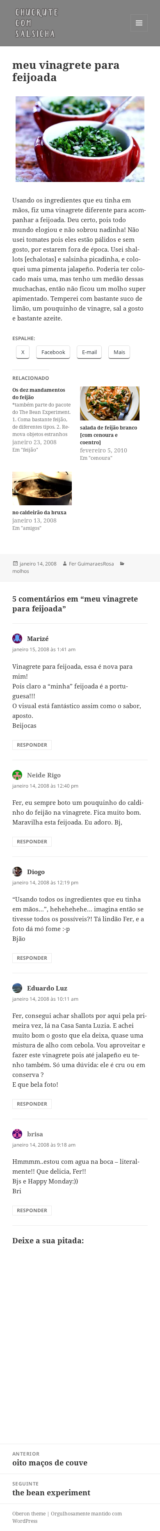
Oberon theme (29, 1513)
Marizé (38, 638)
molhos (20, 571)
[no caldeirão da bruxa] (42, 489)
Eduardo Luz (47, 988)
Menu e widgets (139, 31)
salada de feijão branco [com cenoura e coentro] (108, 435)
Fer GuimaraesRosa (91, 563)
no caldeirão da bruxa (39, 512)
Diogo (36, 872)
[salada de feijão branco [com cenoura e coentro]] (109, 403)
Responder (32, 744)
